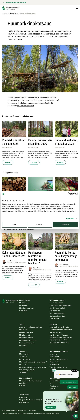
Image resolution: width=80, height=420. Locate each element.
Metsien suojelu (55, 332)
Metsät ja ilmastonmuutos (59, 342)
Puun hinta (23, 346)
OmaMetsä (23, 311)
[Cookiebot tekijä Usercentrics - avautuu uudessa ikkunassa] (69, 193)
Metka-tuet (23, 330)
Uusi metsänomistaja (57, 316)
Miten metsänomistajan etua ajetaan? (33, 362)
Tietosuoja (32, 410)
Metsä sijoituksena (26, 332)
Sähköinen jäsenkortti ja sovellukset (32, 367)
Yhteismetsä (54, 319)
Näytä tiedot (70, 218)
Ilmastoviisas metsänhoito (59, 327)
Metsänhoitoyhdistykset (58, 359)
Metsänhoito (23, 303)
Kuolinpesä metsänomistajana (60, 305)
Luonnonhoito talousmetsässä (61, 330)
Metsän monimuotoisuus (59, 335)
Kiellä (14, 224)
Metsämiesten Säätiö (57, 308)
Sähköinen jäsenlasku (27, 370)
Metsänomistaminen (26, 308)
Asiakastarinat (55, 357)
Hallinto (22, 386)
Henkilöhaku (23, 397)
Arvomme (53, 354)
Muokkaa (39, 224)
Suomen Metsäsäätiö (57, 313)
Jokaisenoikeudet (56, 303)
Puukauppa (23, 305)
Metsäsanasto (55, 311)
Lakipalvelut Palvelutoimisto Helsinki (32, 400)
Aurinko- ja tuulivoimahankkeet (30, 327)
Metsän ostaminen (26, 338)
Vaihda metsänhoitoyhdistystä (15, 2)
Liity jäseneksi (24, 359)
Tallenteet (23, 372)
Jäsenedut (23, 357)
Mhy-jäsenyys (24, 354)
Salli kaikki (65, 224)
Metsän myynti (24, 335)
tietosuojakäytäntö (39, 413)
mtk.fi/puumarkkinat (25, 106)
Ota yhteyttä (24, 402)
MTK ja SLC (23, 364)
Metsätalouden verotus (27, 340)
